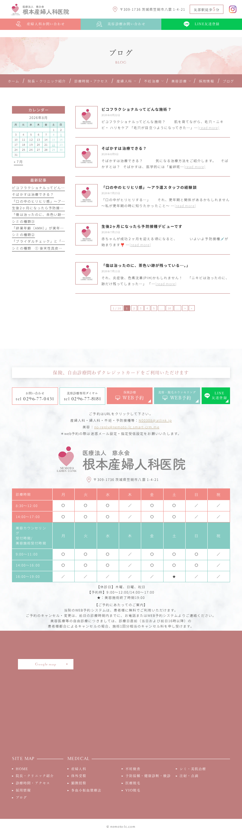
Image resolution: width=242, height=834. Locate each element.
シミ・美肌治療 (193, 768)
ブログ (21, 797)
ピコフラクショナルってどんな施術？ (44, 187)
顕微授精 (78, 783)
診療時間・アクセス (33, 783)
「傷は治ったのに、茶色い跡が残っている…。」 (53, 214)
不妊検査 (133, 768)
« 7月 (18, 161)
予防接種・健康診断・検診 (148, 775)
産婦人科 (78, 768)
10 (169, 308)
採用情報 (23, 790)
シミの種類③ (23, 221)
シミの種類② (23, 234)
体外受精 (78, 775)
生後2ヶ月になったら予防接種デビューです (49, 208)
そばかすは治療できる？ (33, 194)
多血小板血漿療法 (86, 790)
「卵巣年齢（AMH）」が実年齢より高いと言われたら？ (59, 228)
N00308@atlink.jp (155, 420)
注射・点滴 (189, 775)
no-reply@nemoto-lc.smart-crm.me (126, 427)
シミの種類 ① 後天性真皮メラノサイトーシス (52, 248)
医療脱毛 (133, 783)
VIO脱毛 (133, 790)
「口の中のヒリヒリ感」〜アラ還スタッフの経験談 (55, 201)
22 (53, 144)
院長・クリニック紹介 (35, 775)
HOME (22, 768)
